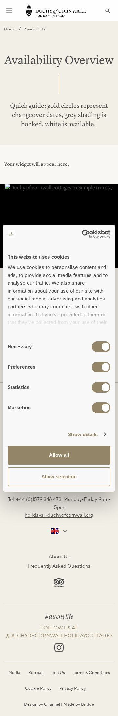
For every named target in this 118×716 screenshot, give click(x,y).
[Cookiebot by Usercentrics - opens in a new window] (83, 234)
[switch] (101, 367)
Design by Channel (42, 704)
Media (14, 672)
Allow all (59, 455)
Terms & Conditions (91, 672)
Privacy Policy (72, 688)
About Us (59, 556)
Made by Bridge (78, 704)
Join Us (58, 672)
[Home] (56, 10)
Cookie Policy (38, 688)
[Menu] (9, 10)
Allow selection (59, 476)
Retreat (35, 672)
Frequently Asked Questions (59, 565)
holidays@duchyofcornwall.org (59, 515)
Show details (83, 434)
